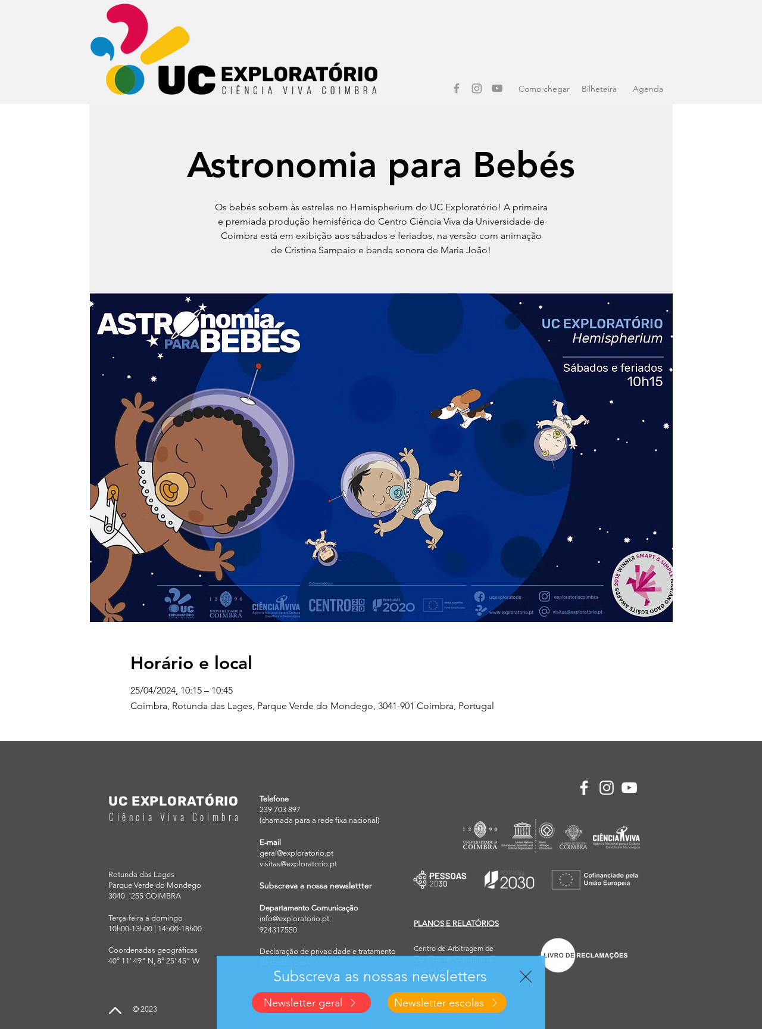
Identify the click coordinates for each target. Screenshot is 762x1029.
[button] (526, 977)
